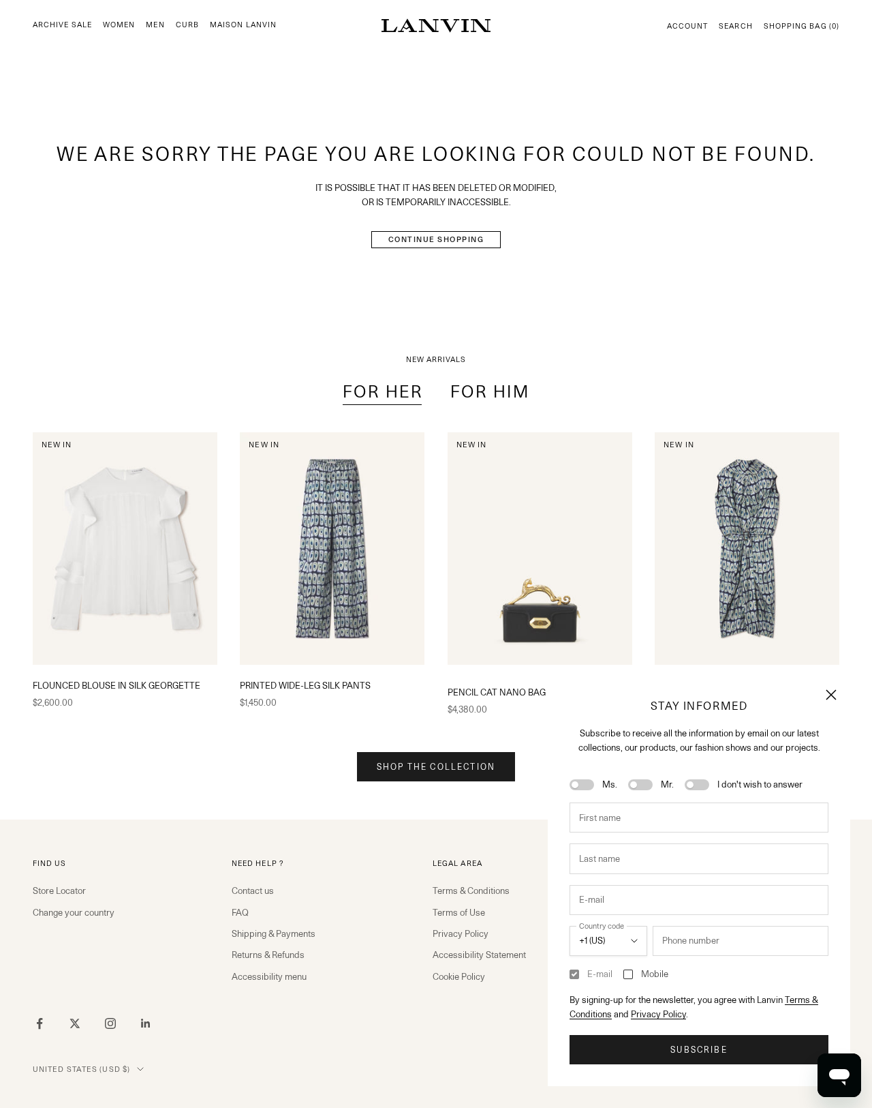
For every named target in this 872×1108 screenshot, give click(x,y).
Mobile (654, 973)
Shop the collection (436, 767)
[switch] (582, 784)
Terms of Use (459, 912)
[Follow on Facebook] (39, 1023)
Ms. (609, 784)
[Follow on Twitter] (75, 1023)
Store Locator (59, 890)
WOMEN (119, 24)
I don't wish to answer (760, 784)
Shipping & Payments (273, 933)
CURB (187, 24)
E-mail (599, 973)
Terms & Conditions (471, 890)
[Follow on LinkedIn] (146, 1023)
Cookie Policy (459, 976)
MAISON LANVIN (243, 24)
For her (383, 392)
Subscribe (698, 1050)
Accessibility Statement (479, 954)
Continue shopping (436, 239)
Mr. (667, 784)
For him (489, 392)
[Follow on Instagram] (110, 1023)
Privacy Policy (658, 1013)
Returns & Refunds (268, 954)
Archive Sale (62, 24)
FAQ (240, 912)
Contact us (253, 890)
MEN (155, 24)
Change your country (73, 912)
